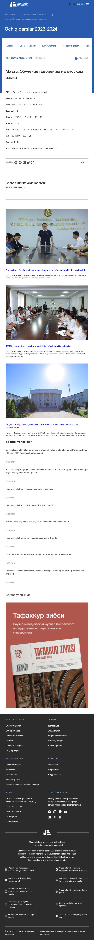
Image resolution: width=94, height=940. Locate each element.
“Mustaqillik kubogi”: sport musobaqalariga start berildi (31, 538)
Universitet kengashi (14, 746)
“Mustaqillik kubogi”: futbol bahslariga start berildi (29, 505)
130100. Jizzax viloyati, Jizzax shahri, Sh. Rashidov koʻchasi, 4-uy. (21, 800)
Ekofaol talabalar (28, 46)
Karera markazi (49, 46)
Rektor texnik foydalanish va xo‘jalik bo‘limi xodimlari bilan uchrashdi (37, 522)
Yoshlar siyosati (55, 746)
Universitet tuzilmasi (14, 736)
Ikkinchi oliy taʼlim (13, 780)
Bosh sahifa (10, 15)
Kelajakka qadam (71, 46)
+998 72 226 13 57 (14, 807)
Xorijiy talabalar (54, 775)
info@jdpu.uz (11, 817)
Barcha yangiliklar (18, 595)
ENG (83, 4)
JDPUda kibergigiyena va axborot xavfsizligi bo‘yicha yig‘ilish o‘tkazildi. (38, 346)
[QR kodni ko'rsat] (33, 162)
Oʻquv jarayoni (54, 731)
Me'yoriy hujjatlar (13, 751)
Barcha (10, 46)
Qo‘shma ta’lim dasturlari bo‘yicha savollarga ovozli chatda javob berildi (39, 554)
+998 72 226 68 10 (14, 812)
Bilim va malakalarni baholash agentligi (22, 784)
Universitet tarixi (13, 731)
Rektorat (9, 741)
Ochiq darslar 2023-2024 (35, 15)
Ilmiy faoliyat (53, 726)
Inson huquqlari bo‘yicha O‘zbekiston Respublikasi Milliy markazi (21, 904)
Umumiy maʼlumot (13, 726)
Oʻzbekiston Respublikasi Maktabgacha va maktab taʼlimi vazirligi (20, 891)
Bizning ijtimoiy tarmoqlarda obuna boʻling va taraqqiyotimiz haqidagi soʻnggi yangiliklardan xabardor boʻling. (64, 802)
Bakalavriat (11, 770)
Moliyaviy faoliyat (55, 741)
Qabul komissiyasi (13, 765)
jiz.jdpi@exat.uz (12, 821)
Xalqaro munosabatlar (57, 736)
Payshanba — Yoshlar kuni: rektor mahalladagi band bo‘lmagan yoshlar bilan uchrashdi (45, 270)
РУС (78, 4)
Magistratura (11, 775)
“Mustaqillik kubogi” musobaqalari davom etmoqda (29, 489)
